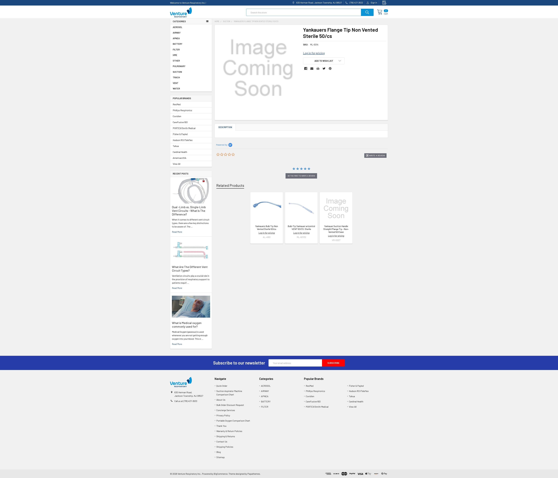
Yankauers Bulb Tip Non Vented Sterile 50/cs (266, 227)
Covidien (177, 116)
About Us (220, 399)
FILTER (176, 49)
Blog (218, 452)
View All (176, 163)
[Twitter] (324, 68)
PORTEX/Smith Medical (184, 128)
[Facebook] (305, 68)
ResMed (176, 104)
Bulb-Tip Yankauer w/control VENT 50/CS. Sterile (301, 227)
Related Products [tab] (230, 185)
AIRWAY (176, 32)
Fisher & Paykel (180, 134)
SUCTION (177, 72)
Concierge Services (225, 410)
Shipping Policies (224, 446)
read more (177, 231)
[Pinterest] (330, 68)
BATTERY (177, 44)
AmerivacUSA (179, 157)
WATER (176, 88)
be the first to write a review (301, 176)
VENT (175, 83)
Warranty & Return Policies (229, 431)
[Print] (318, 68)
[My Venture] (383, 2)
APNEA (176, 38)
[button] (375, 155)
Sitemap (220, 457)
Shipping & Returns (225, 436)
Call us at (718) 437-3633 (185, 401)
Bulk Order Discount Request (230, 405)
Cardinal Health (180, 152)
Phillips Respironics (182, 110)
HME (175, 55)
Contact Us (221, 441)
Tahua (176, 146)
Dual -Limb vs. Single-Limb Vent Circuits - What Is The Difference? (189, 210)
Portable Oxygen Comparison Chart (233, 420)
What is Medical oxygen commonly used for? (187, 324)
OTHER (176, 60)
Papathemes (253, 473)
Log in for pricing (314, 53)
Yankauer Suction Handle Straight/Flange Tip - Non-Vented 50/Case (336, 229)
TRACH (176, 77)
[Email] (311, 68)
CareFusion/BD (180, 122)
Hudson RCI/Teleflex (183, 140)
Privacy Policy (223, 415)
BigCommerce (221, 473)
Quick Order (221, 385)
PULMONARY (179, 66)
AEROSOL (177, 27)
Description (225, 127)
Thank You (221, 425)
